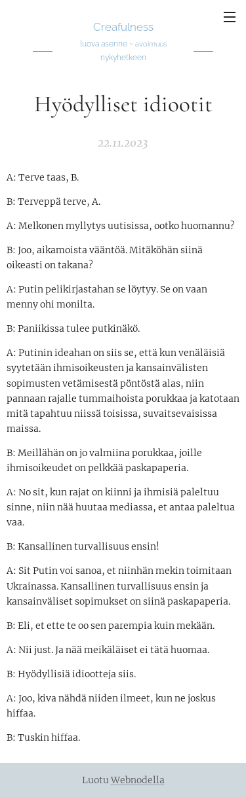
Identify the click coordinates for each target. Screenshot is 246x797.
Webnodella (138, 780)
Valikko (229, 16)
